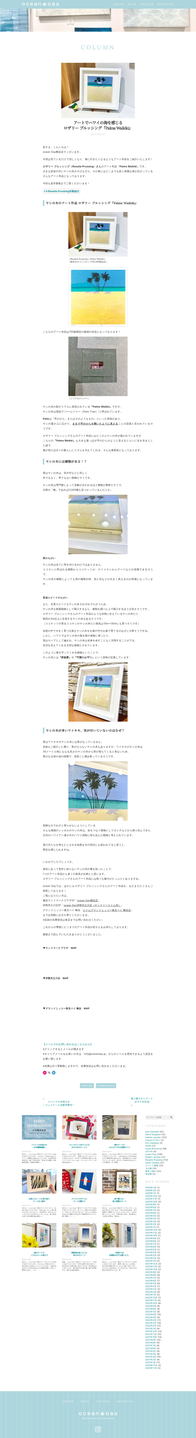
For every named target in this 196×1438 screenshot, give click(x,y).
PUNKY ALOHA (153, 1157)
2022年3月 (150, 1323)
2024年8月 (150, 1241)
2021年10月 (151, 1337)
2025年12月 (151, 1196)
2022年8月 (150, 1309)
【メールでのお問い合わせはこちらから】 (68, 1044)
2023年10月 (151, 1269)
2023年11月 (151, 1266)
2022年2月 (150, 1325)
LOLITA (149, 1151)
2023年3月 (150, 1289)
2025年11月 (151, 1199)
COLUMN (147, 4)
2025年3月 (150, 1221)
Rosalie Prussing (106, 1085)
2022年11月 (151, 1300)
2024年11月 (151, 1232)
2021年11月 (151, 1334)
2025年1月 (150, 1227)
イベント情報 (151, 1165)
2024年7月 (150, 1244)
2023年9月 (150, 1272)
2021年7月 (150, 1345)
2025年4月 (150, 1218)
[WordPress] (54, 1073)
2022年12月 (151, 1297)
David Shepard (153, 1134)
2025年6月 (150, 1213)
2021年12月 (151, 1331)
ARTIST (118, 4)
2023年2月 (150, 1292)
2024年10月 (151, 1235)
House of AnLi (152, 1140)
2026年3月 (150, 1190)
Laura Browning (153, 1148)
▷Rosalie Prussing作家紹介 (62, 191)
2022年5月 (150, 1317)
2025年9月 (150, 1204)
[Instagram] (45, 1073)
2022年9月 (150, 1306)
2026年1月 (150, 1193)
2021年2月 (150, 1359)
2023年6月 (150, 1280)
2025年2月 (150, 1224)
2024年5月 (150, 1249)
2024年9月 (150, 1238)
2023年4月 (150, 1286)
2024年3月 (150, 1255)
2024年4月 (150, 1252)
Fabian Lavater (153, 1137)
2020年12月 (151, 1365)
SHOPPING (165, 4)
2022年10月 (151, 1303)
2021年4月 (150, 1354)
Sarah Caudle (152, 1163)
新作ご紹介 (150, 1171)
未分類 (148, 1174)
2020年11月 (151, 1368)
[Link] (49, 1073)
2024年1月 (150, 1261)
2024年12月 (151, 1230)
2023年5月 (150, 1283)
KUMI (148, 1145)
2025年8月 (150, 1207)
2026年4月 (150, 1187)
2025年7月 (150, 1210)
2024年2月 (150, 1258)
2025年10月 (151, 1201)
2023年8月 (150, 1275)
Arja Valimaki (152, 1131)
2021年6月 (150, 1348)
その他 (148, 1168)
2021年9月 (150, 1340)
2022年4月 (150, 1320)
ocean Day (86, 1085)
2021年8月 (150, 1342)
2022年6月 (150, 1314)
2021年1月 (150, 1362)
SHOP (132, 4)
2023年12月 (151, 1264)
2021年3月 (150, 1357)
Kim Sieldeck (152, 1143)
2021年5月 (150, 1351)
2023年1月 (150, 1294)
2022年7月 (150, 1311)
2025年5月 (150, 1216)
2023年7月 (150, 1278)
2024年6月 (150, 1247)
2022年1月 (150, 1328)
